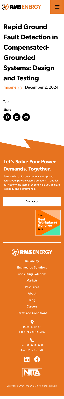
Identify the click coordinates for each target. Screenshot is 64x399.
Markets (32, 280)
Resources (32, 287)
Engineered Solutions (32, 267)
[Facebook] (37, 359)
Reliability (32, 261)
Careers (32, 306)
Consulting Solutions (32, 274)
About (32, 293)
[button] (57, 7)
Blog (32, 300)
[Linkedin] (27, 359)
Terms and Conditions (32, 313)
